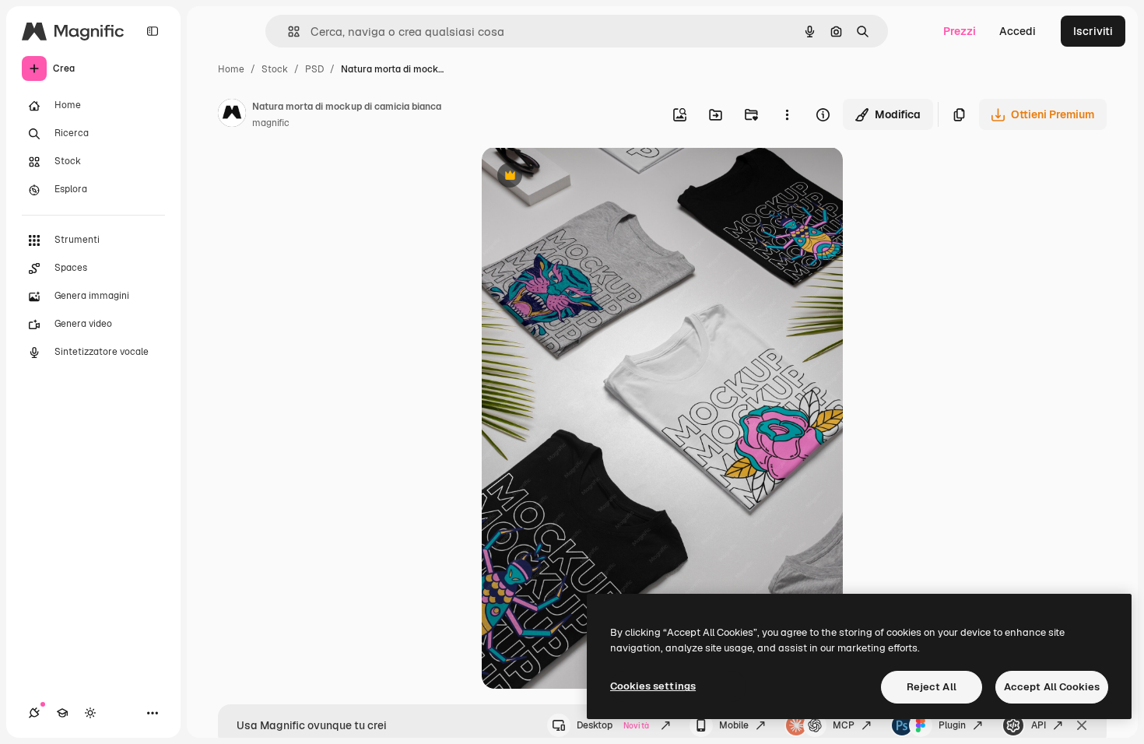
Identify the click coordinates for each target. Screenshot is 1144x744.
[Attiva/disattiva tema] (90, 712)
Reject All (931, 686)
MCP (843, 725)
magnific (271, 123)
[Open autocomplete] (287, 31)
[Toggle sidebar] (152, 31)
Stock (274, 69)
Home (231, 69)
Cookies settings (653, 686)
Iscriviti (1093, 31)
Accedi (1017, 31)
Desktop (613, 725)
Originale (584, 177)
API (1038, 725)
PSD (314, 69)
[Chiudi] (1082, 725)
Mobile (734, 725)
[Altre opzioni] (786, 114)
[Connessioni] (34, 712)
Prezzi (959, 31)
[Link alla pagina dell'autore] (232, 115)
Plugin (952, 725)
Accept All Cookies (1052, 686)
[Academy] (62, 712)
